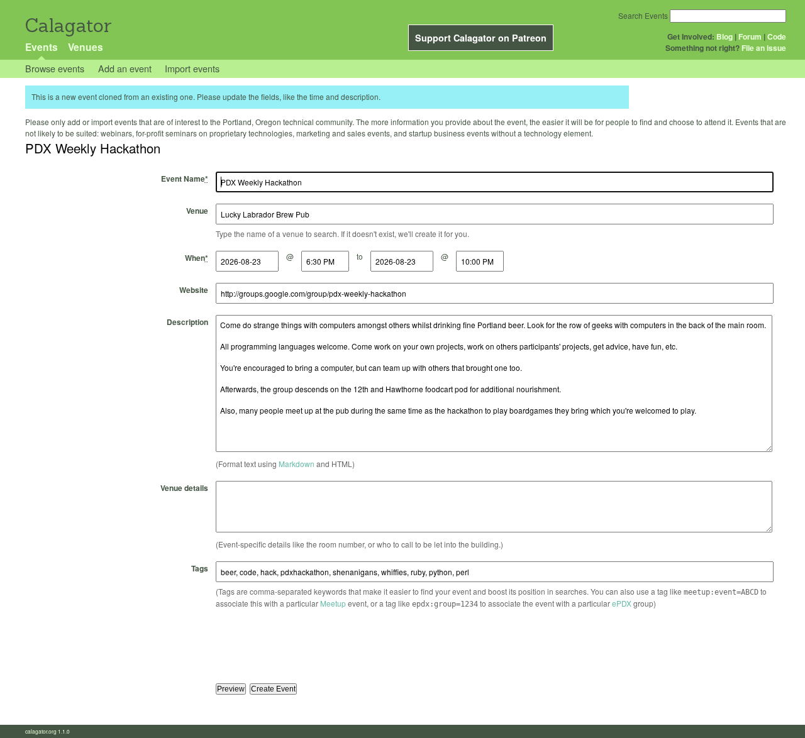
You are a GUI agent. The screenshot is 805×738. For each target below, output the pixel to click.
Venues (85, 47)
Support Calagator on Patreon (481, 37)
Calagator (67, 25)
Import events (192, 68)
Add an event (125, 68)
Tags (199, 568)
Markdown (296, 463)
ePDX (621, 603)
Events (41, 47)
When (196, 257)
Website (193, 289)
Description (187, 322)
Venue (197, 210)
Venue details (184, 487)
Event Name (184, 178)
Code (776, 36)
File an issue (763, 47)
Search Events (643, 15)
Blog (724, 36)
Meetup (333, 603)
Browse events (54, 68)
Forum (750, 36)
